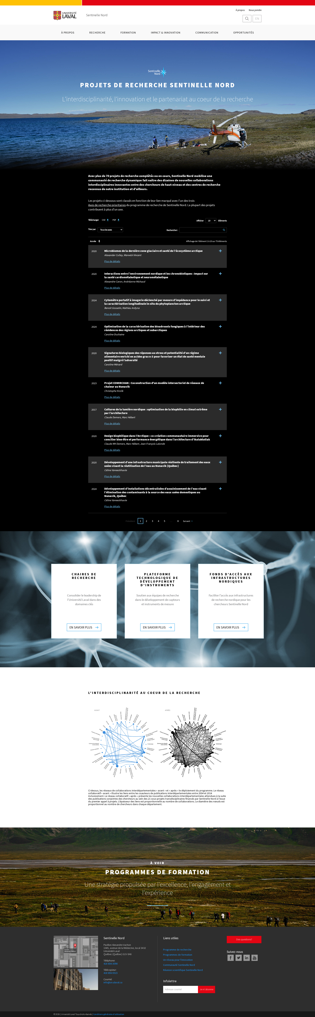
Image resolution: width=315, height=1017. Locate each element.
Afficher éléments (212, 220)
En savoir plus (80, 627)
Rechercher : (172, 230)
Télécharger (93, 219)
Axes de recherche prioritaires (107, 205)
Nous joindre (255, 10)
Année (93, 241)
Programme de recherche (177, 949)
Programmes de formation (177, 954)
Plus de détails (112, 261)
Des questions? (244, 939)
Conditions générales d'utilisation (108, 1014)
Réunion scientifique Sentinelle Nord (183, 970)
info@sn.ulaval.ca (113, 982)
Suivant (186, 521)
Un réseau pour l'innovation (178, 959)
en (257, 18)
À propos (240, 10)
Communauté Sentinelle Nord (179, 965)
